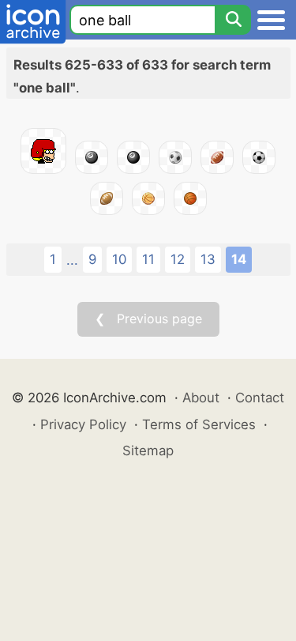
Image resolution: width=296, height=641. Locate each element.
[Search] (233, 20)
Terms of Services (199, 424)
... (72, 260)
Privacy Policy (83, 424)
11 (148, 259)
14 (238, 259)
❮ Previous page (148, 318)
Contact (259, 397)
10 (119, 259)
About (200, 397)
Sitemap (148, 450)
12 (177, 259)
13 (207, 259)
